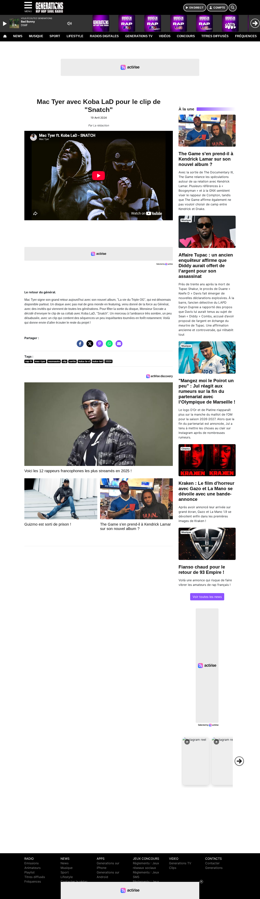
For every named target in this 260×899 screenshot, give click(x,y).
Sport (54, 36)
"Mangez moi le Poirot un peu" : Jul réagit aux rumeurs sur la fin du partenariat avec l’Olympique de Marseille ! (207, 391)
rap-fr (28, 361)
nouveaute (54, 361)
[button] (196, 761)
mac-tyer (40, 361)
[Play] (5, 23)
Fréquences (246, 36)
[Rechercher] (233, 7)
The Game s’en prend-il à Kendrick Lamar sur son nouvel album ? (206, 159)
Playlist (29, 872)
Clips (172, 868)
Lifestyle (75, 36)
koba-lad (98, 361)
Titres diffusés (215, 36)
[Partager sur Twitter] (89, 345)
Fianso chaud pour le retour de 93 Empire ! (202, 569)
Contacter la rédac (74, 881)
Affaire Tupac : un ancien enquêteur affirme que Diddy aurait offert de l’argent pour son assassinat (206, 265)
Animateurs (32, 868)
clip (65, 361)
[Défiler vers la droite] (239, 761)
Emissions (31, 863)
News (17, 36)
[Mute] (69, 23)
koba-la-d (84, 361)
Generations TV (138, 36)
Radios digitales (104, 36)
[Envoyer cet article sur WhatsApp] (108, 345)
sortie (72, 361)
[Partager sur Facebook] (79, 345)
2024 (108, 361)
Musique (36, 36)
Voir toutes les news (207, 597)
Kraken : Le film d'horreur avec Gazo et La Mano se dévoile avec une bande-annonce (206, 491)
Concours (186, 36)
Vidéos (165, 36)
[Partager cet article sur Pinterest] (98, 345)
